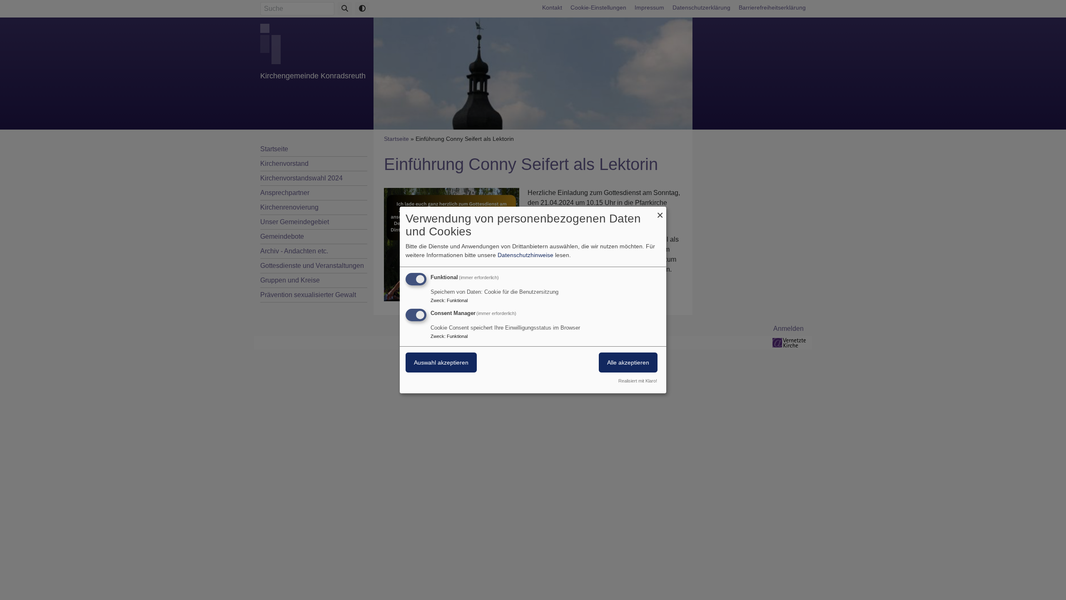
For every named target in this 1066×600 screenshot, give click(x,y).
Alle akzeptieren (628, 362)
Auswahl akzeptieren (441, 362)
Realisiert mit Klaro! (637, 380)
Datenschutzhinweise (525, 255)
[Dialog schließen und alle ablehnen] (660, 212)
